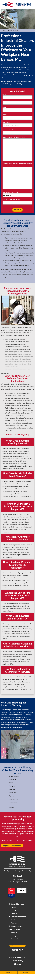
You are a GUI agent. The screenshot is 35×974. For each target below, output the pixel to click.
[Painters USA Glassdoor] (22, 950)
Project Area (7, 122)
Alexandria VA (13, 792)
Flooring (14, 910)
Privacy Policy (17, 961)
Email (4, 107)
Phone (5, 114)
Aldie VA (12, 789)
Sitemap (17, 964)
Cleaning (14, 913)
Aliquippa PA (13, 799)
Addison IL (12, 779)
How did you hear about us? (11, 199)
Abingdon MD (14, 776)
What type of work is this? (11, 192)
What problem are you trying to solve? (14, 137)
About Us (14, 932)
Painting (13, 907)
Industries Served (16, 926)
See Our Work (14, 929)
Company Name (8, 130)
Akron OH (12, 786)
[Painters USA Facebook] (13, 950)
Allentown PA (13, 802)
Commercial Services (17, 916)
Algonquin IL (13, 796)
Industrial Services (16, 904)
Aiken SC (12, 783)
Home (4, 30)
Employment (15, 936)
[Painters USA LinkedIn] (20, 950)
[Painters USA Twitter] (15, 950)
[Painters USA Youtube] (17, 950)
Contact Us (14, 939)
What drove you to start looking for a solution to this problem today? (17, 165)
